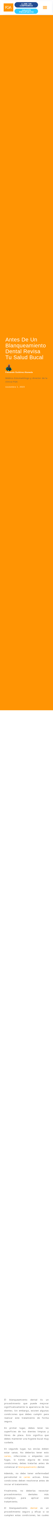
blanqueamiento (28, 1466)
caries (27, 1477)
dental (33, 1508)
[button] (45, 7)
